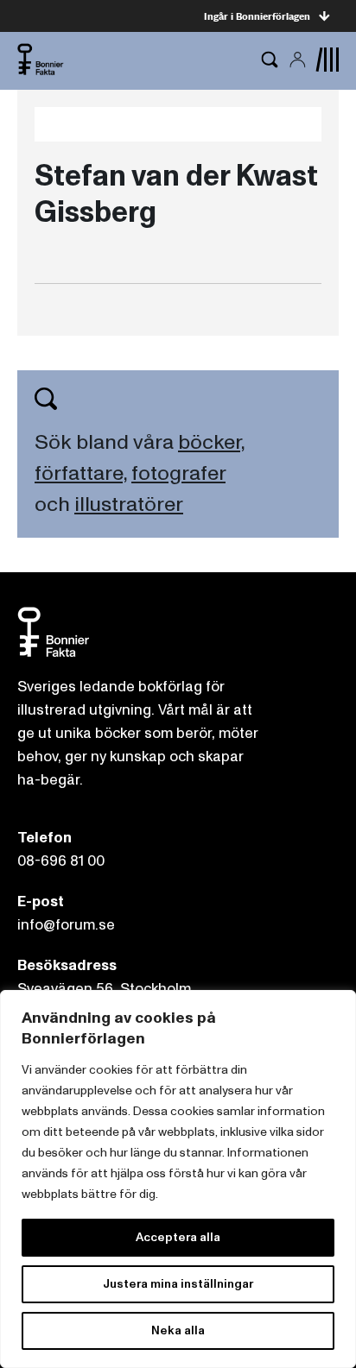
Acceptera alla (178, 1237)
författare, (81, 473)
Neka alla (178, 1330)
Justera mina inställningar (178, 1284)
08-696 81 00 (61, 861)
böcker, (211, 442)
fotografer (178, 473)
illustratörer (128, 504)
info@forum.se (66, 925)
